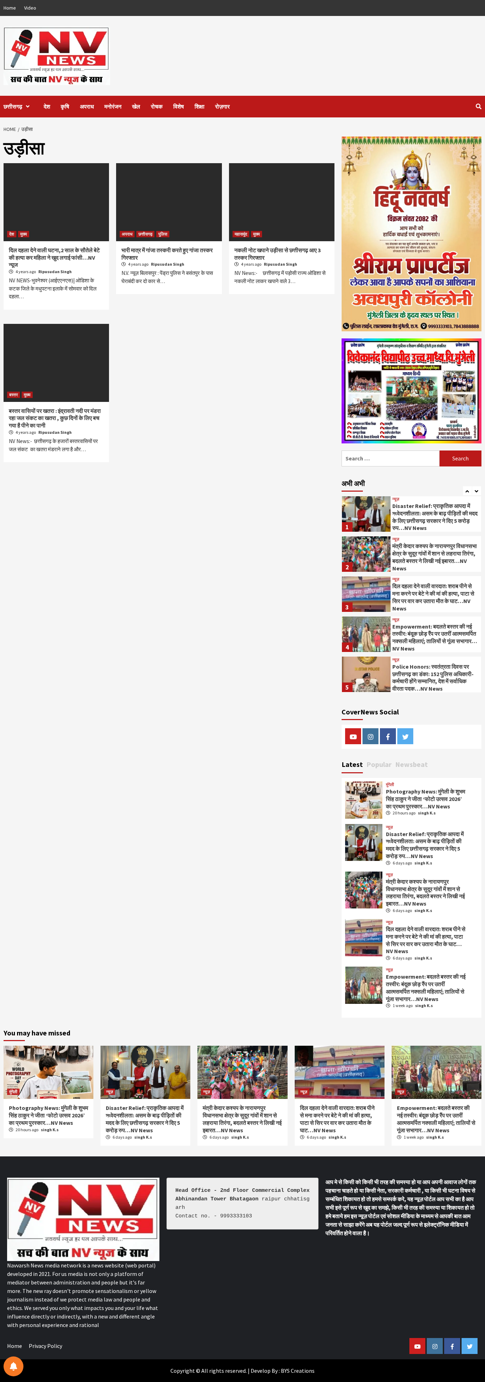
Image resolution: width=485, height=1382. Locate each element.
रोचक (157, 106)
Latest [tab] (352, 764)
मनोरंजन (112, 106)
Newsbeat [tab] (411, 764)
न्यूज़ (395, 499)
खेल (136, 106)
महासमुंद (241, 234)
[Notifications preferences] (13, 1366)
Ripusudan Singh (55, 271)
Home (10, 8)
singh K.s (427, 813)
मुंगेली (390, 785)
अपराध (87, 106)
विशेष (178, 106)
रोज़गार (222, 106)
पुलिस (162, 234)
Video (30, 8)
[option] (411, 515)
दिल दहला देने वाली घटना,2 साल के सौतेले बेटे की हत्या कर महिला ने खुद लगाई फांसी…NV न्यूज (54, 258)
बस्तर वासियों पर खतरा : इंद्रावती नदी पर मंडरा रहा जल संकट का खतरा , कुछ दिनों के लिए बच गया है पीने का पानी (55, 418)
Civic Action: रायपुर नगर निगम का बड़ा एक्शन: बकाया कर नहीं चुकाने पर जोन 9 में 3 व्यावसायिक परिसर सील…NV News (435, 677)
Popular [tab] (379, 764)
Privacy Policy (45, 1345)
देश (47, 106)
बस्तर (13, 394)
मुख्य (23, 234)
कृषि (65, 106)
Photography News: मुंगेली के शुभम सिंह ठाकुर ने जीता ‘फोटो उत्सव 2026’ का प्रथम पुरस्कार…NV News (425, 799)
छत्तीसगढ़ (13, 106)
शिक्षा (200, 106)
